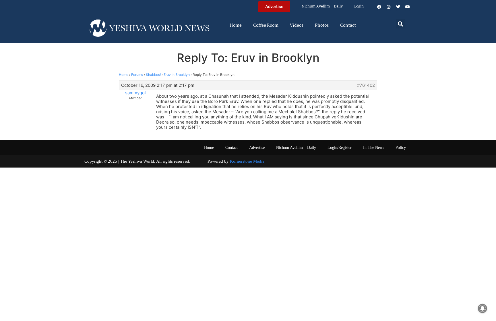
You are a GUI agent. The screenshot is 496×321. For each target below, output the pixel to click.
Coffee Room (265, 25)
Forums (137, 74)
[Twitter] (398, 7)
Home (236, 25)
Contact (348, 25)
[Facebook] (379, 7)
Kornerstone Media (247, 161)
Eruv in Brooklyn (177, 74)
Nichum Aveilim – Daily (322, 6)
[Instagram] (389, 7)
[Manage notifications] (482, 308)
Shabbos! (153, 74)
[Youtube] (408, 7)
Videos (296, 25)
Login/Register (340, 147)
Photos (322, 25)
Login (359, 6)
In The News (373, 147)
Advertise (257, 147)
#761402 (366, 85)
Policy (401, 147)
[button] (400, 23)
